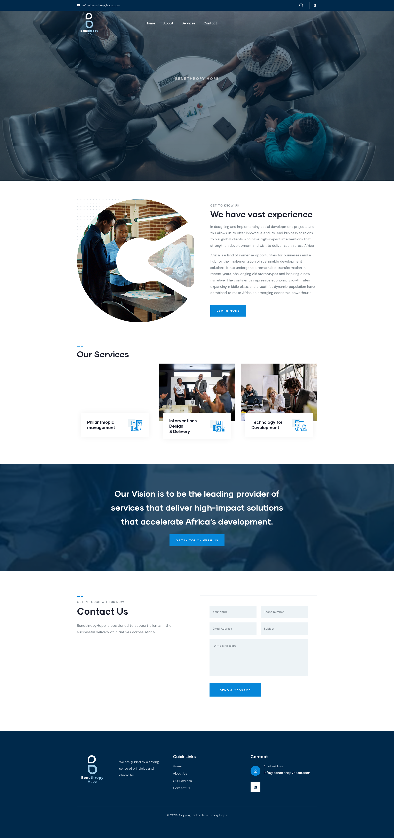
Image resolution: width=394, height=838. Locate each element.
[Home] (89, 23)
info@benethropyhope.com (287, 772)
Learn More (228, 310)
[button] (317, 404)
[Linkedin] (315, 5)
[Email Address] (255, 771)
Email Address (273, 766)
